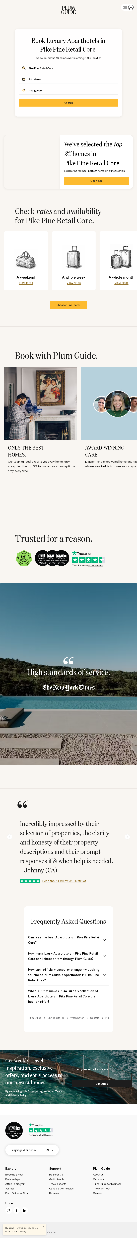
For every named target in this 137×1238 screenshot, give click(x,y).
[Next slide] (127, 837)
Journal (9, 1188)
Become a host (14, 1174)
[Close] (43, 1226)
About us (98, 1174)
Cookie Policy (19, 1231)
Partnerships (12, 1179)
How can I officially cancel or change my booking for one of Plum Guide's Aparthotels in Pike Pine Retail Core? (63, 974)
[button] (68, 7)
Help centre (56, 1174)
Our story (98, 1179)
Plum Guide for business (107, 1184)
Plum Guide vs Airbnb (17, 1193)
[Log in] (127, 7)
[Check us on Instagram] (8, 1210)
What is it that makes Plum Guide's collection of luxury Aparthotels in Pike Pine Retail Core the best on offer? (63, 996)
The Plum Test (101, 1188)
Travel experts (57, 1184)
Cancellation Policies (61, 1188)
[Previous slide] (9, 837)
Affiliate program (15, 1184)
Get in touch (56, 1179)
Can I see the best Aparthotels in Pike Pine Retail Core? (64, 940)
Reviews (54, 1193)
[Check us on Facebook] (16, 1210)
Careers (98, 1193)
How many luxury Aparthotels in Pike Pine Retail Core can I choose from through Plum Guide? (63, 956)
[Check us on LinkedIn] (24, 1210)
